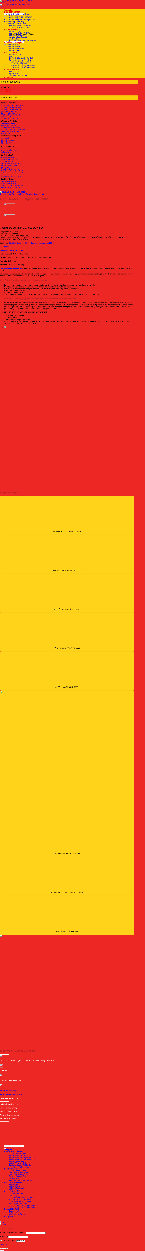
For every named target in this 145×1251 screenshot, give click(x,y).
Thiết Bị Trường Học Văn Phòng (12, 185)
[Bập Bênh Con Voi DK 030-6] (9, 213)
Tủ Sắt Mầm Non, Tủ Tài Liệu (19, 62)
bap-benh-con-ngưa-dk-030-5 (42, 243)
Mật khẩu (4, 1236)
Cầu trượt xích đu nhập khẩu (19, 33)
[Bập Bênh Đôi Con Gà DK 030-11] (67, 606)
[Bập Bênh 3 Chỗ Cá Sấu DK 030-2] (67, 645)
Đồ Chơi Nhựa (14, 46)
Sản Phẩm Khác (7, 179)
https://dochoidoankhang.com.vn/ (11, 1095)
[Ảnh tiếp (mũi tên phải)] (3, 1250)
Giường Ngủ (13, 56)
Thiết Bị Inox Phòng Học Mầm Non (21, 66)
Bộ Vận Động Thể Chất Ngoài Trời (21, 20)
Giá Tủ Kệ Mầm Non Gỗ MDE (19, 60)
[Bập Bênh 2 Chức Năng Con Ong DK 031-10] (67, 889)
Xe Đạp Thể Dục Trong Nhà (10, 187)
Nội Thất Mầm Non (11, 52)
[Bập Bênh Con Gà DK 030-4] (67, 928)
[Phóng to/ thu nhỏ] (1, 1248)
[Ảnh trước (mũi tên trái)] (1, 1250)
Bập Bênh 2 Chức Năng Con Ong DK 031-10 (67, 892)
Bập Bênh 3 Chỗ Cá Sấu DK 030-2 (67, 648)
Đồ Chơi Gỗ (13, 45)
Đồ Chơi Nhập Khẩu (9, 121)
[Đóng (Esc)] (7, 1248)
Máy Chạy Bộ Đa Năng (9, 183)
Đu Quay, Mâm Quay (16, 22)
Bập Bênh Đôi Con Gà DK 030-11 (67, 609)
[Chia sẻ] (5, 1248)
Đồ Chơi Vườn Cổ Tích (17, 23)
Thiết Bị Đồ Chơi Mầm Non (10, 169)
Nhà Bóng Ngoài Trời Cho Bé (19, 25)
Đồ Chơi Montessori (16, 48)
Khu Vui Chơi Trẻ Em (12, 69)
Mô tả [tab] (6, 247)
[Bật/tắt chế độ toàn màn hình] (3, 1248)
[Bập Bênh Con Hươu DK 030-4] (9, 224)
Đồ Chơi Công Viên (15, 73)
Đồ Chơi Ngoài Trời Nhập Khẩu (20, 16)
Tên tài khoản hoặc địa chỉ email (12, 1233)
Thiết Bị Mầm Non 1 (8, 175)
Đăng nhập (20, 1241)
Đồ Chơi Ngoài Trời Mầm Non (19, 18)
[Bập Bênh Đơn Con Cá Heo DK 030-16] (67, 528)
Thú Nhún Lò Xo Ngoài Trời (18, 27)
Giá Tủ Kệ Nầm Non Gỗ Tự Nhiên (21, 58)
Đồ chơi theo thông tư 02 (14, 43)
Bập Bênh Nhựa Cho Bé (17, 37)
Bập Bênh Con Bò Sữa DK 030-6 (67, 687)
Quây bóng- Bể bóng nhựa (18, 35)
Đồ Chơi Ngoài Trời (8, 103)
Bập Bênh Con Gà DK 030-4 (67, 931)
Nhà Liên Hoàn (14, 71)
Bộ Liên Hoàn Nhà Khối (17, 31)
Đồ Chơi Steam (14, 50)
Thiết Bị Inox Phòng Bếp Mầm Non (21, 68)
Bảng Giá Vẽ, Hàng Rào (17, 64)
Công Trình (8, 77)
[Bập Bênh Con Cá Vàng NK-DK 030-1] (67, 567)
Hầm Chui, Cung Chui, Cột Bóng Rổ (22, 41)
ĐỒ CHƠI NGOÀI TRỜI (13, 12)
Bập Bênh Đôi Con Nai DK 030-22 (67, 853)
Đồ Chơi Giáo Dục (7, 161)
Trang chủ (8, 10)
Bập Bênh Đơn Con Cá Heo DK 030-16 (67, 531)
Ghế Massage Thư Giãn (9, 181)
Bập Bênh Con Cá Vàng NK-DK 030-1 (67, 570)
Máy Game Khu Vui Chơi (17, 75)
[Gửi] (5, 16)
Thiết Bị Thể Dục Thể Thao (18, 14)
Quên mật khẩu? (6, 1244)
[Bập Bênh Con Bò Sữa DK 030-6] (67, 683)
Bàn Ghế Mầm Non (15, 54)
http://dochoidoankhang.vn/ (9, 1091)
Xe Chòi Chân (13, 39)
